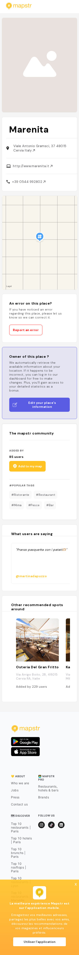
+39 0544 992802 (27, 182)
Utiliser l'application (40, 942)
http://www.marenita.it (31, 166)
